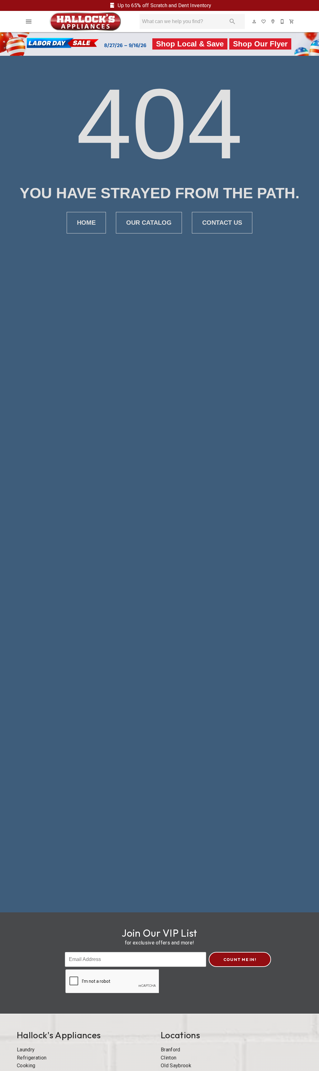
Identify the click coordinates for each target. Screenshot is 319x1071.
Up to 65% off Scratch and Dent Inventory (164, 5)
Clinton (168, 1058)
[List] (264, 21)
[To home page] (85, 21)
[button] (28, 21)
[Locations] (273, 21)
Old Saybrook (176, 1066)
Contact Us (222, 222)
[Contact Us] (283, 21)
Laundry (26, 1050)
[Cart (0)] (292, 21)
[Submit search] (232, 21)
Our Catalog (149, 222)
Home (86, 222)
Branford (170, 1050)
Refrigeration (31, 1058)
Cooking (26, 1066)
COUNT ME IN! (239, 959)
